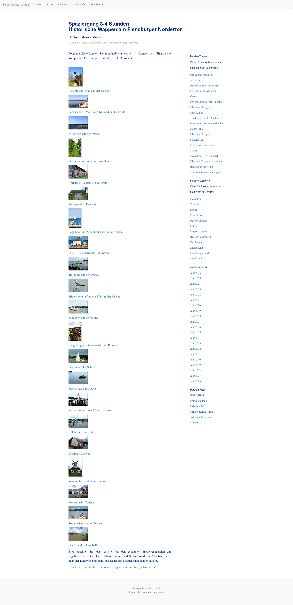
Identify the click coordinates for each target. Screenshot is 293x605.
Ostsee (49, 4)
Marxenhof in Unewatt (82, 204)
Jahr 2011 (195, 354)
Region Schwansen (200, 236)
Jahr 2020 (195, 305)
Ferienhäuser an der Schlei (204, 85)
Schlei (37, 4)
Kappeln (194, 204)
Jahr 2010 (195, 359)
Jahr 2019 (195, 310)
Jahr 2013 (195, 343)
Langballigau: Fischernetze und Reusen (93, 345)
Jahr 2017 (195, 321)
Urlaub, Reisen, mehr (201, 411)
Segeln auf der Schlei (82, 367)
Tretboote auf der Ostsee (84, 274)
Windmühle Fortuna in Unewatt (88, 481)
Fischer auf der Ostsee (82, 388)
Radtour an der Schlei (201, 166)
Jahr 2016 (195, 327)
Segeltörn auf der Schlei (83, 317)
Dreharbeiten (197, 247)
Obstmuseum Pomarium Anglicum (90, 161)
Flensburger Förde (200, 253)
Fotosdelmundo (198, 400)
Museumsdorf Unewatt (82, 502)
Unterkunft (196, 258)
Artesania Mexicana (200, 417)
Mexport (194, 422)
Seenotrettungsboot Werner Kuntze (90, 410)
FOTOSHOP (197, 395)
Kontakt (133, 592)
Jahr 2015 (195, 332)
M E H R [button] (96, 4)
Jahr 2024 (195, 283)
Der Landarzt (197, 242)
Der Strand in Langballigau (85, 545)
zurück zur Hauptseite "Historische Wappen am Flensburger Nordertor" (112, 567)
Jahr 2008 (195, 370)
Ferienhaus (196, 215)
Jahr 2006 (195, 381)
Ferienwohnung (198, 220)
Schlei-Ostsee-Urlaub (16, 4)
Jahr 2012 (195, 348)
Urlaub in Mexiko (199, 406)
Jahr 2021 (195, 300)
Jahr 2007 (195, 375)
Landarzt (62, 4)
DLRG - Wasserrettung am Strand (89, 253)
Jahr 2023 (195, 289)
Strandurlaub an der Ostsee (85, 523)
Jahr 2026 (195, 272)
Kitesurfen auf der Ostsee (84, 133)
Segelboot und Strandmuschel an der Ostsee (96, 232)
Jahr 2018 (195, 316)
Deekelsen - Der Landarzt (204, 156)
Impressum (158, 592)
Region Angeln (198, 231)
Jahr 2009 (195, 365)
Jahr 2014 (195, 337)
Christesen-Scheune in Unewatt (88, 183)
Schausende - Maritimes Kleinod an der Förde (97, 112)
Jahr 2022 (195, 294)
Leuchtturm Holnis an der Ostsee (89, 91)
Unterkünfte (79, 4)
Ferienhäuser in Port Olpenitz (206, 101)
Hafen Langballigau (81, 432)
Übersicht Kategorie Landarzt (206, 161)
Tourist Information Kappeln (205, 172)
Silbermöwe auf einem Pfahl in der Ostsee (94, 296)
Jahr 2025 (195, 278)
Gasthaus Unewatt (80, 453)
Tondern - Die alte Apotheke (205, 118)
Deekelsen (195, 199)
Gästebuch (145, 592)
